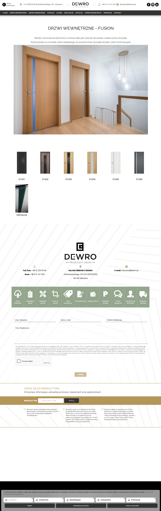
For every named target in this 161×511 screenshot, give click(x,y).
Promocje (108, 13)
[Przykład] (21, 198)
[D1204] (92, 163)
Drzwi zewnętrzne (37, 13)
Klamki (59, 13)
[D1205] (115, 163)
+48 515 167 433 (108, 4)
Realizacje (68, 13)
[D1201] (21, 163)
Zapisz (29, 506)
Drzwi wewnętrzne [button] (18, 13)
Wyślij (80, 375)
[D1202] (45, 163)
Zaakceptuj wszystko (81, 506)
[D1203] (68, 163)
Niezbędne (12, 500)
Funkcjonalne (106, 500)
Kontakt (117, 13)
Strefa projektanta (93, 13)
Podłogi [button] (50, 13)
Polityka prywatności (16, 494)
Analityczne (43, 500)
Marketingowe (75, 500)
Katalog (79, 13)
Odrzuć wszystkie (132, 506)
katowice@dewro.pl (128, 4)
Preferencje (135, 500)
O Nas (5, 13)
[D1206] (139, 163)
